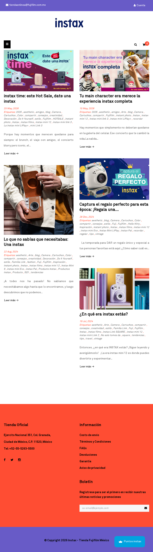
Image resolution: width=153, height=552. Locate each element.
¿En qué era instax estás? (103, 314)
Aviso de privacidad (92, 468)
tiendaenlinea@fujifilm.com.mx (27, 5)
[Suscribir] (146, 508)
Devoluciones (88, 455)
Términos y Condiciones (95, 441)
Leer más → (11, 153)
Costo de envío (89, 435)
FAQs (83, 448)
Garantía (85, 461)
